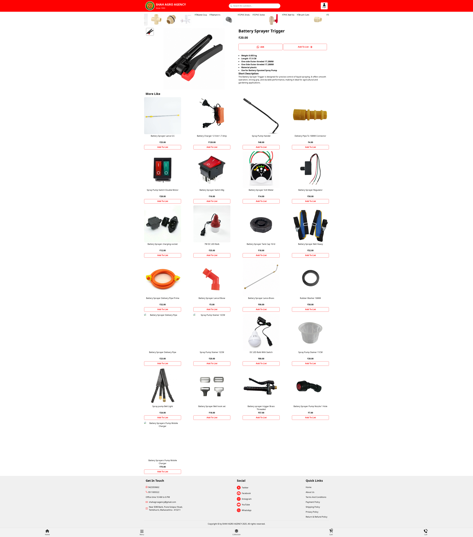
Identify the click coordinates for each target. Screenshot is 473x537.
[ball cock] (328, 19)
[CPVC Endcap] (197, 19)
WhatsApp (246, 510)
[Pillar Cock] (313, 19)
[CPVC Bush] (285, 19)
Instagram (247, 499)
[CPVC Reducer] (271, 19)
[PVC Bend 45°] (298, 19)
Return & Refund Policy (316, 516)
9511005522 (153, 492)
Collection (236, 534)
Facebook (246, 493)
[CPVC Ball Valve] (227, 19)
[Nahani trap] (168, 19)
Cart (331, 532)
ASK (262, 47)
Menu (142, 535)
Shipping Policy (313, 507)
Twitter (245, 487)
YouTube (246, 504)
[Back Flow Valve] (182, 19)
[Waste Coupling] (154, 19)
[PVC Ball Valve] (241, 19)
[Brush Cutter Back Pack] (256, 19)
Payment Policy (313, 502)
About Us (310, 492)
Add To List (162, 147)
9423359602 (153, 487)
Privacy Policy (312, 512)
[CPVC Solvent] (212, 19)
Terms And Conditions (316, 497)
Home (47, 534)
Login (324, 7)
